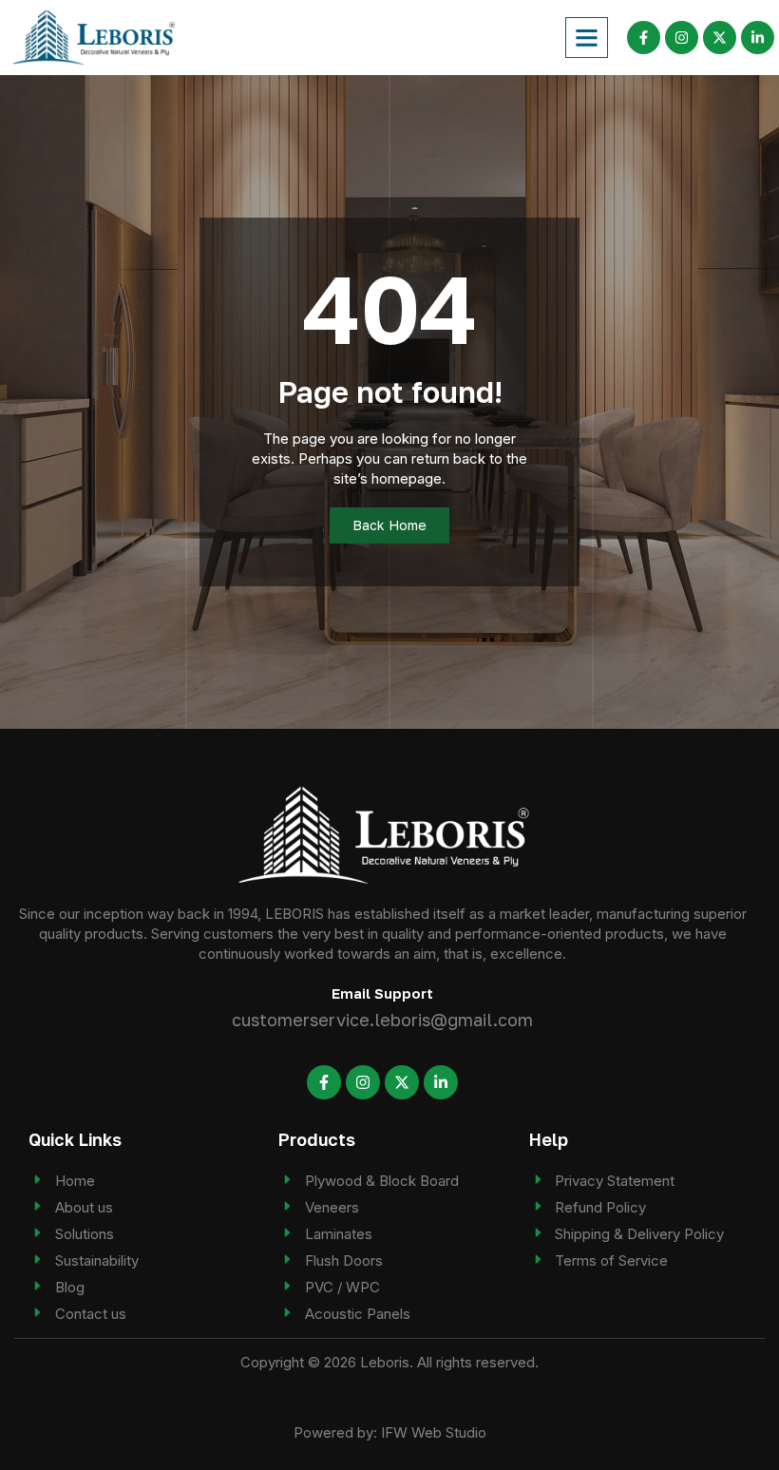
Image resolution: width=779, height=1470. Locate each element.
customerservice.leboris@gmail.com (382, 1019)
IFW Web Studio (433, 1432)
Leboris (384, 1362)
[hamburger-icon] (586, 37)
